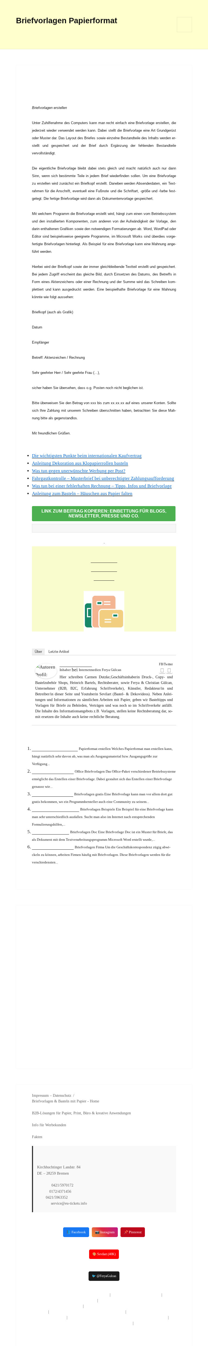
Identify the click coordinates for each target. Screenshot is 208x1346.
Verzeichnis (104, 568)
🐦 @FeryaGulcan (104, 1276)
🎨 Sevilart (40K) (104, 1254)
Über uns (104, 577)
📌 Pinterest (133, 1232)
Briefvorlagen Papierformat (66, 20)
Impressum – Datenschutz (51, 1096)
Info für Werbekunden (49, 1125)
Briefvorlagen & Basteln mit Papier (59, 1101)
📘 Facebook (76, 1232)
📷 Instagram (105, 1232)
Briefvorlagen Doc (50, 831)
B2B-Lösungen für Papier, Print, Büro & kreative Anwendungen (81, 1113)
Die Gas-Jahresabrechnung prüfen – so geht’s (87, 1312)
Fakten (37, 1137)
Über (38, 652)
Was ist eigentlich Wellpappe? (136, 1295)
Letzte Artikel (58, 652)
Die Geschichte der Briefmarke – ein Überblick (70, 1295)
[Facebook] (162, 670)
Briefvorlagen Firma (53, 846)
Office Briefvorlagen (53, 771)
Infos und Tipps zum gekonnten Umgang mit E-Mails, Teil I (118, 1317)
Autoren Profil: (76, 664)
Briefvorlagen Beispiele (55, 809)
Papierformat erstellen (55, 748)
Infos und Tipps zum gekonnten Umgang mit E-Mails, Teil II (82, 1323)
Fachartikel (104, 560)
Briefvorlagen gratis (52, 793)
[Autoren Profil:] (46, 671)
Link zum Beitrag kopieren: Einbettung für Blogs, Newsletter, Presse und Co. (103, 513)
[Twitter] (169, 670)
